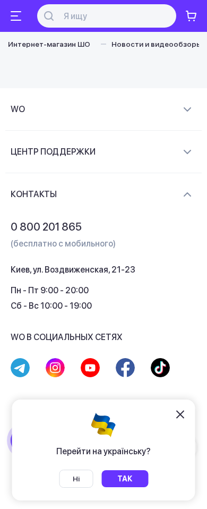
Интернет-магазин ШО (49, 44)
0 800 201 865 (46, 226)
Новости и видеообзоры (156, 44)
